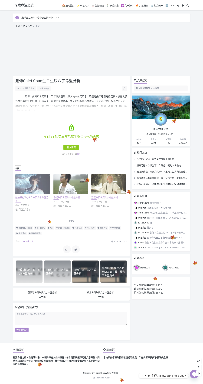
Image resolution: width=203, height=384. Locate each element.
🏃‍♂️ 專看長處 (112, 5)
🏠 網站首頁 (68, 5)
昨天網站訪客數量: (145, 289)
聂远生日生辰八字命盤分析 (104, 197)
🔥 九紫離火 (142, 5)
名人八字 (91, 227)
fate (51, 227)
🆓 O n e (169, 5)
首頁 (17, 25)
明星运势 (116, 227)
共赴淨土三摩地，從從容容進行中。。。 (39, 17)
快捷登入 (23, 329)
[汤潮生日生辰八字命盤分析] (70, 184)
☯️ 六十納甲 (127, 5)
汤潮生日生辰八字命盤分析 (66, 197)
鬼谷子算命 (36, 233)
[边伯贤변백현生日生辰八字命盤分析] (32, 184)
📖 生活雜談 (98, 5)
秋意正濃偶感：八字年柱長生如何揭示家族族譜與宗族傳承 (165, 184)
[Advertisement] (101, 52)
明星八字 (27, 25)
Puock (107, 377)
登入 (79, 154)
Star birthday (64, 227)
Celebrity (41, 227)
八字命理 (78, 227)
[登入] (178, 5)
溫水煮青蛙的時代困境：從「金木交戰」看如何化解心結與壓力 (168, 177)
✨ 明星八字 (83, 5)
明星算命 (103, 227)
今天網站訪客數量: (145, 285)
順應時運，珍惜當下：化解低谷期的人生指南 (159, 165)
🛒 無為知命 (157, 5)
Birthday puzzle (25, 227)
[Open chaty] (194, 375)
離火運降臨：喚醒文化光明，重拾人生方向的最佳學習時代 (165, 171)
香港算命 (22, 233)
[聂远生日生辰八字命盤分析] (108, 184)
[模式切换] (182, 5)
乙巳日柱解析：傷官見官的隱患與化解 (155, 159)
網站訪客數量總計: (145, 292)
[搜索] (187, 5)
